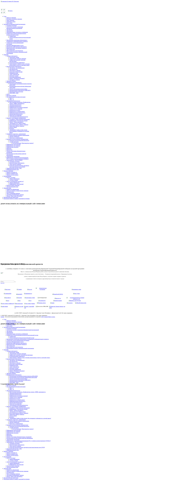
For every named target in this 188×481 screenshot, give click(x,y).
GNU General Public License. (48, 316)
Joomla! (2, 316)
